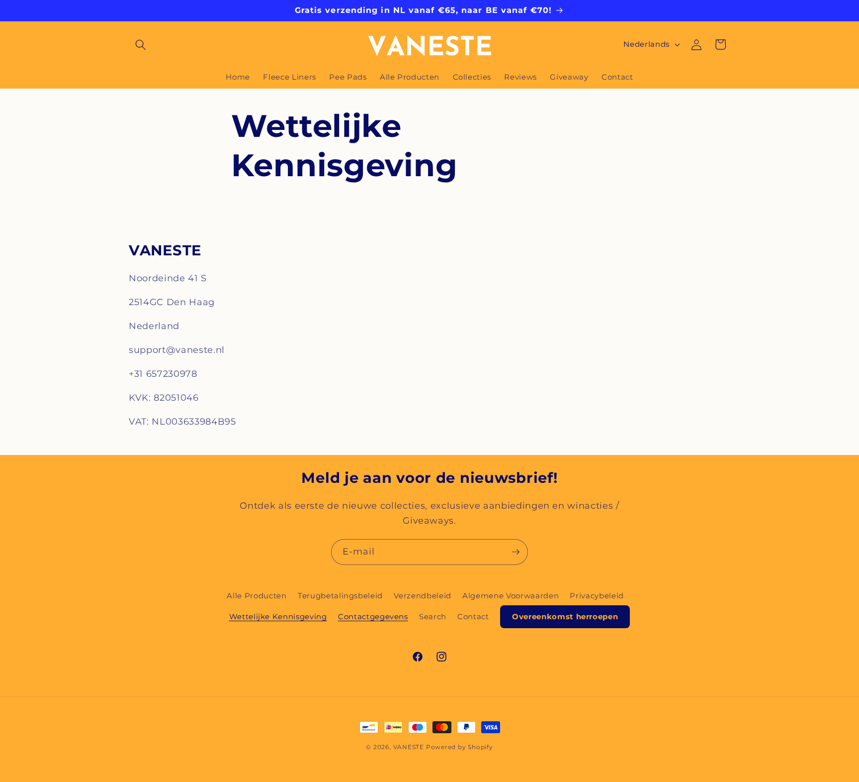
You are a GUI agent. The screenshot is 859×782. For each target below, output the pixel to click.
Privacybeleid (597, 595)
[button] (141, 44)
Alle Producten (256, 595)
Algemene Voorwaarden (510, 595)
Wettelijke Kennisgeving (278, 616)
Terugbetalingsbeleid (340, 595)
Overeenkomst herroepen (565, 616)
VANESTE (408, 747)
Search (432, 616)
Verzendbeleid (422, 595)
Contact (473, 616)
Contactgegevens (373, 616)
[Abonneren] (515, 552)
